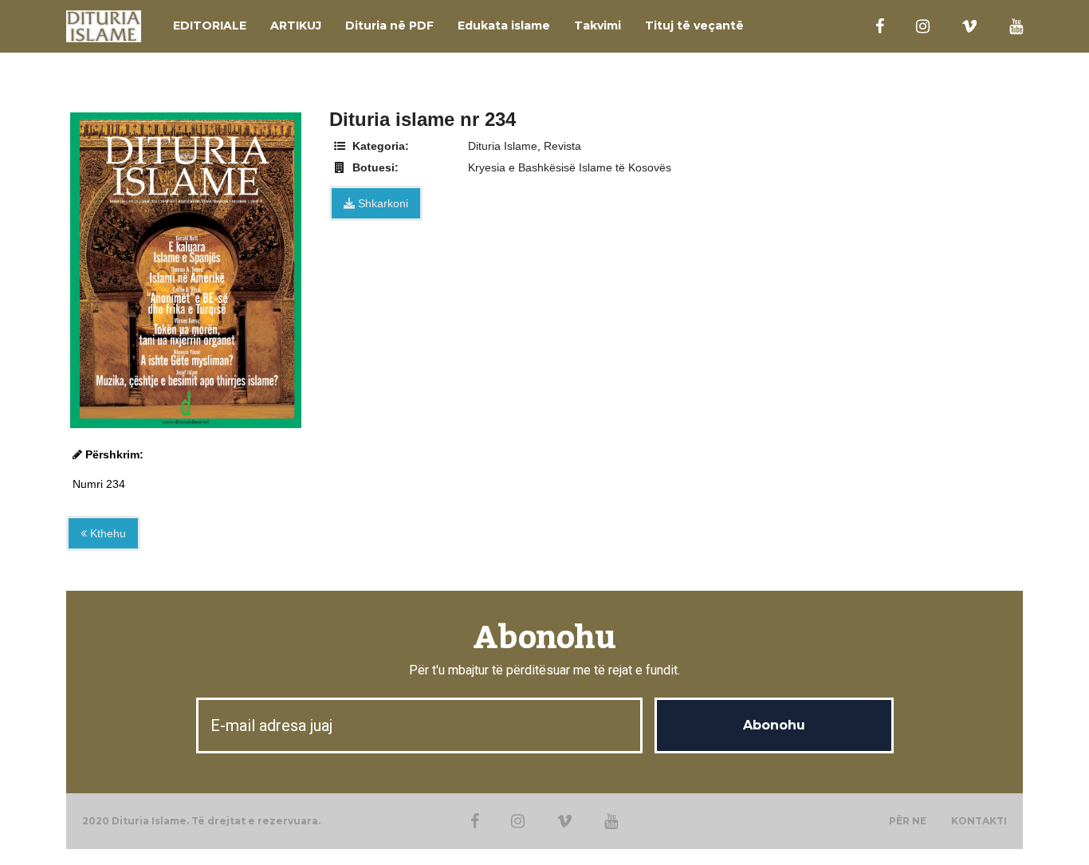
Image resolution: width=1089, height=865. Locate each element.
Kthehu (106, 533)
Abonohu (544, 638)
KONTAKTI (979, 821)
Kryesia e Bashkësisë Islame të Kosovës (569, 167)
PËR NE (907, 821)
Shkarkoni (381, 203)
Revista (562, 146)
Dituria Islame (502, 146)
